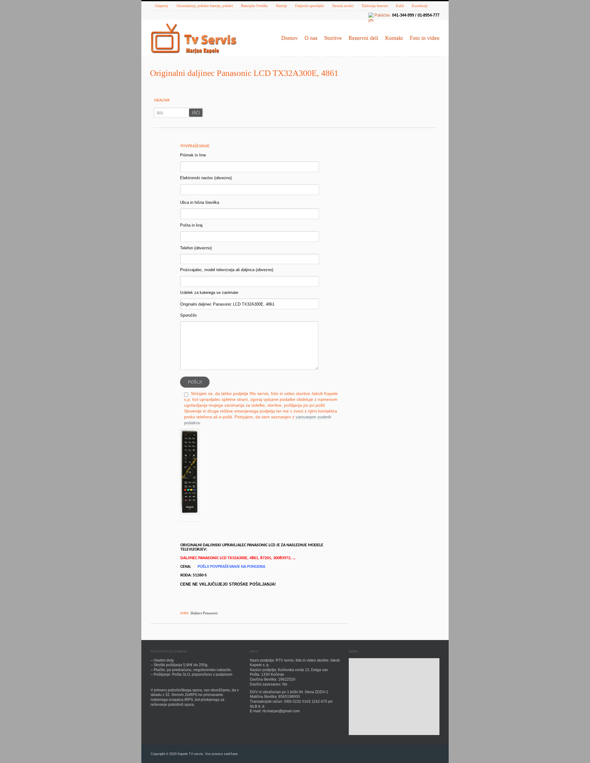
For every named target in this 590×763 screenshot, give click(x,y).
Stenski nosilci (342, 6)
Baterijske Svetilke (254, 6)
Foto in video (424, 38)
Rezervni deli (363, 38)
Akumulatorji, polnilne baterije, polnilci (204, 6)
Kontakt (394, 38)
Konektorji (419, 6)
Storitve (333, 38)
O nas (311, 38)
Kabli (400, 6)
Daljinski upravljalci (309, 6)
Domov (289, 38)
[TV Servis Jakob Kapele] (194, 39)
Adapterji (161, 6)
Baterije (281, 6)
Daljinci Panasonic (204, 613)
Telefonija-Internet (374, 6)
